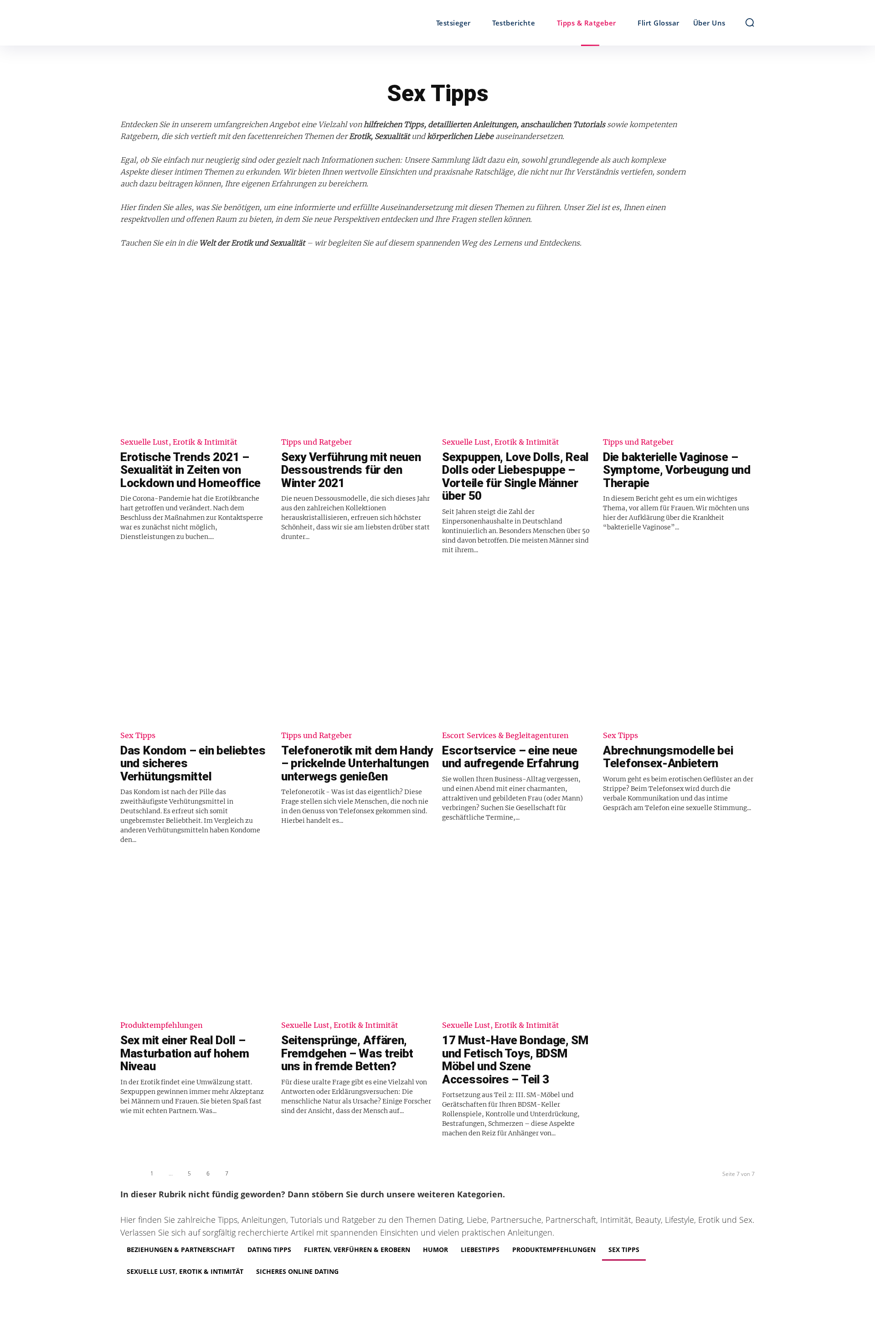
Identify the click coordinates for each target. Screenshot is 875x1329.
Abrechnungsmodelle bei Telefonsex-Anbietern (668, 757)
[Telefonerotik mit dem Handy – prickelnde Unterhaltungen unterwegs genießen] (357, 647)
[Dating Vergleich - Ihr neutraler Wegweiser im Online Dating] (199, 23)
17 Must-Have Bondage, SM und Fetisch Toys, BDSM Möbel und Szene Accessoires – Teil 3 (515, 1059)
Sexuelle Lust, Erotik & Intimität (178, 442)
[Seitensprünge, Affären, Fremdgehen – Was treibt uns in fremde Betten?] (357, 937)
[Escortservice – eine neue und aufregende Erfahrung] (518, 647)
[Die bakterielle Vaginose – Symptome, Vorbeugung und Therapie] (679, 354)
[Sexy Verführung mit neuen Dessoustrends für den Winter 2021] (357, 354)
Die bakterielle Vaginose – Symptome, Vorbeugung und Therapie (677, 470)
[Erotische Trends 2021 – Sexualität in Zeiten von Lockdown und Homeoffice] (196, 354)
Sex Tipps (137, 735)
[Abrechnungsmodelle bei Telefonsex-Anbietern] (679, 647)
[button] (750, 22)
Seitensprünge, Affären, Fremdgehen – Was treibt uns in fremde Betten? (347, 1053)
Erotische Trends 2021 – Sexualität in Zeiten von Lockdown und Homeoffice (190, 470)
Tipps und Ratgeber (316, 442)
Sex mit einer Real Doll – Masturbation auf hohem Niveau (184, 1053)
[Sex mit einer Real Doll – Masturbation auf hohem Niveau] (196, 937)
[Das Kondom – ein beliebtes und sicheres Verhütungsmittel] (196, 647)
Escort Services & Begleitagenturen (505, 735)
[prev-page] (130, 1175)
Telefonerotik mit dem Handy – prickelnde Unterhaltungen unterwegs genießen (357, 763)
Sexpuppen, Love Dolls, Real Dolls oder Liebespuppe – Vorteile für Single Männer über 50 (515, 476)
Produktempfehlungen (161, 1025)
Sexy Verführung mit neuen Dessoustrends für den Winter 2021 (351, 470)
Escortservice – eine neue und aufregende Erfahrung (510, 757)
